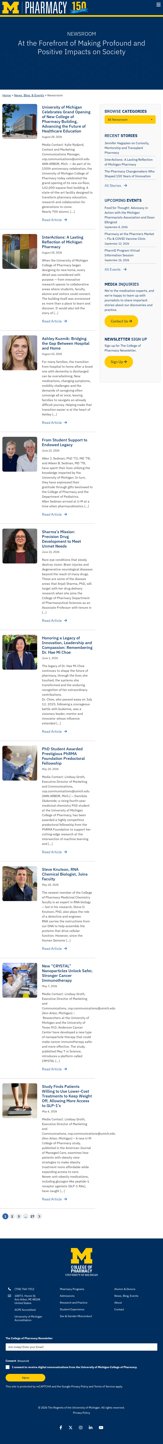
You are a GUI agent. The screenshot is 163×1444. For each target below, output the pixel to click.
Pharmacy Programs (72, 1289)
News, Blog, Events (126, 1296)
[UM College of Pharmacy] (81, 1262)
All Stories (113, 185)
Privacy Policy (79, 1386)
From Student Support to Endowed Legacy (64, 442)
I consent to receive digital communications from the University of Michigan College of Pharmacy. (74, 1367)
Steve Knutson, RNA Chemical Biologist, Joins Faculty (65, 874)
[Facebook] (60, 1427)
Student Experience (72, 1309)
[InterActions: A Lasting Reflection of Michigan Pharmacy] (19, 251)
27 (32, 1216)
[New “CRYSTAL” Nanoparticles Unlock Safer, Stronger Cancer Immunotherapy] (19, 980)
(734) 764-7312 (24, 1289)
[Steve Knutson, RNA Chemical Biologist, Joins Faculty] (19, 883)
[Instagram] (81, 1427)
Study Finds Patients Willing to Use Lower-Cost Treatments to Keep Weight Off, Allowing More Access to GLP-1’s (67, 1096)
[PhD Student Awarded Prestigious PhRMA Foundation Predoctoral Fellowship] (19, 763)
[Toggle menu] (158, 5)
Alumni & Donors (124, 1289)
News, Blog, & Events (29, 95)
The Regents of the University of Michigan (74, 1407)
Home (6, 95)
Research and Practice (73, 1302)
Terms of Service (104, 1386)
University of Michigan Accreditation (28, 1318)
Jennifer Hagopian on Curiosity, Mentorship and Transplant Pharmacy (127, 148)
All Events (113, 269)
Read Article (52, 219)
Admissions (67, 1296)
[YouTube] (101, 1427)
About (118, 1302)
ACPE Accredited (25, 1310)
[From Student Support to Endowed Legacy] (19, 454)
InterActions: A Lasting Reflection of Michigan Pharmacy (62, 241)
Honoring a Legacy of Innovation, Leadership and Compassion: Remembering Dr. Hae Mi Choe (67, 645)
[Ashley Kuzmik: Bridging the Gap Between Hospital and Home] (19, 352)
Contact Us (120, 321)
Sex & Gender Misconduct (76, 1316)
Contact (119, 1309)
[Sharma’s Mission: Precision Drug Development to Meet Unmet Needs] (19, 546)
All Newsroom (118, 119)
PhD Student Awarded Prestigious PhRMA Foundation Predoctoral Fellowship (63, 756)
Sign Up (117, 362)
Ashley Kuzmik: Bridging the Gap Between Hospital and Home (65, 343)
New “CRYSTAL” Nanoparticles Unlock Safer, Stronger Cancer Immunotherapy (67, 973)
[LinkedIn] (91, 1427)
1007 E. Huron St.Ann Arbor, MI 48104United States (27, 1299)
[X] (70, 1427)
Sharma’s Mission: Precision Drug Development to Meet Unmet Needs (61, 539)
